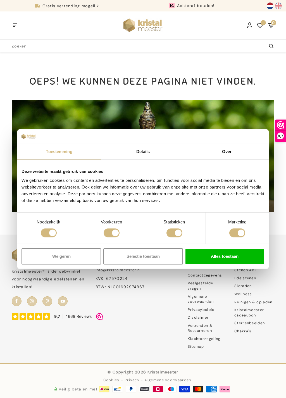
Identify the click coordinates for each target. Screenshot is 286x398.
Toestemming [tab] (59, 151)
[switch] (112, 232)
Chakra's (242, 331)
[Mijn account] (249, 25)
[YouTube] (63, 301)
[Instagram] (32, 301)
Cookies (111, 380)
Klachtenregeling (204, 338)
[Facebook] (17, 301)
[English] (278, 6)
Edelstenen (245, 278)
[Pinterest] (47, 301)
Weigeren (61, 256)
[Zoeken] (268, 46)
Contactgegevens (205, 275)
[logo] (143, 25)
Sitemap (196, 346)
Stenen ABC (246, 270)
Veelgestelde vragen (200, 286)
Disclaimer (198, 317)
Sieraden (243, 285)
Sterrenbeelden (249, 323)
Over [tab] (227, 151)
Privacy (132, 380)
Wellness (243, 294)
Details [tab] (143, 151)
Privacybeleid (201, 309)
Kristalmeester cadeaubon (249, 313)
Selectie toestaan (143, 256)
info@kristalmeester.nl (118, 270)
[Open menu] (15, 25)
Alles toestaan (225, 256)
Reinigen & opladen (253, 302)
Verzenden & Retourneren (200, 328)
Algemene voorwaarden (201, 299)
